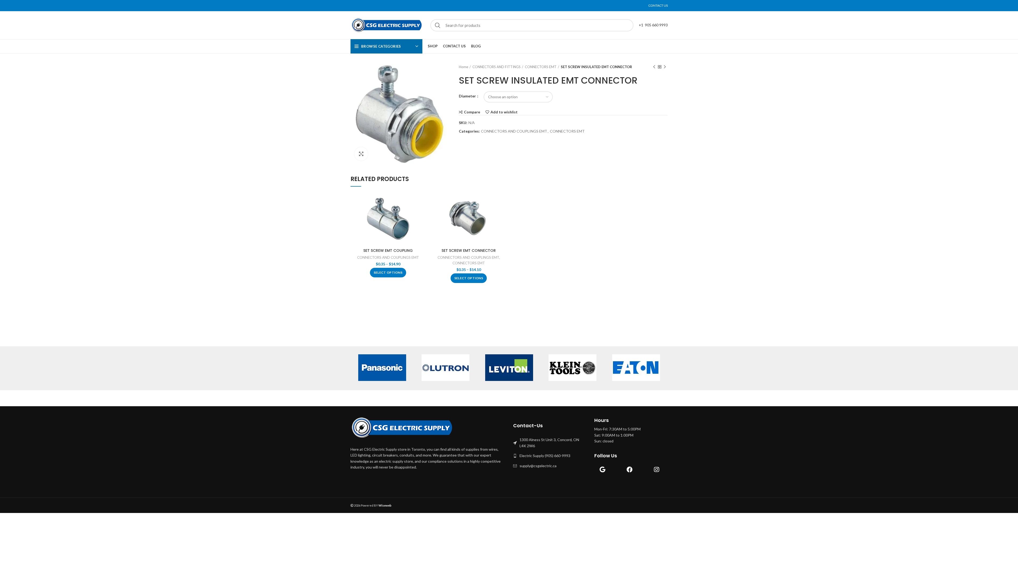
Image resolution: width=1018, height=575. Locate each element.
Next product (664, 66)
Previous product (654, 66)
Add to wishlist (504, 112)
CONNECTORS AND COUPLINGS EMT (514, 131)
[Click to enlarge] (361, 154)
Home (463, 67)
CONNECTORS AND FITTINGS (496, 67)
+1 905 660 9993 (653, 25)
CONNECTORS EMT (541, 67)
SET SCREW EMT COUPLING (388, 250)
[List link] (550, 443)
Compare (472, 112)
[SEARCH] (437, 25)
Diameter (468, 96)
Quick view (421, 213)
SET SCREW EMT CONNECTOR (469, 250)
